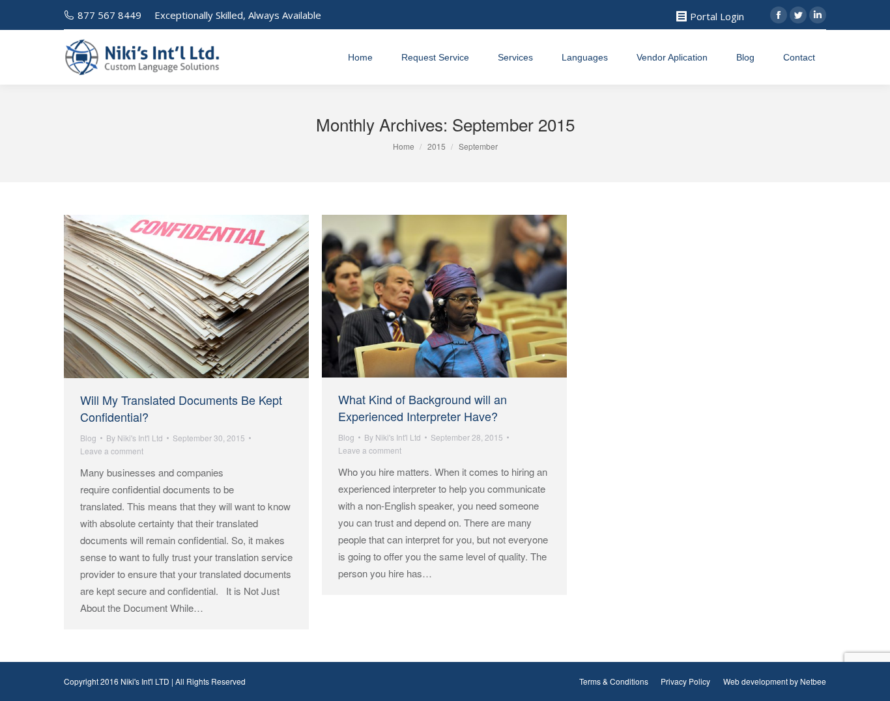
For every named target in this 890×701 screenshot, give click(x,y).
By (134, 437)
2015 (436, 146)
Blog (88, 437)
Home (403, 146)
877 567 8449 (109, 14)
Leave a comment (111, 450)
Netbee (813, 681)
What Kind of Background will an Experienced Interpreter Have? (422, 407)
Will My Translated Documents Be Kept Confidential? (181, 408)
